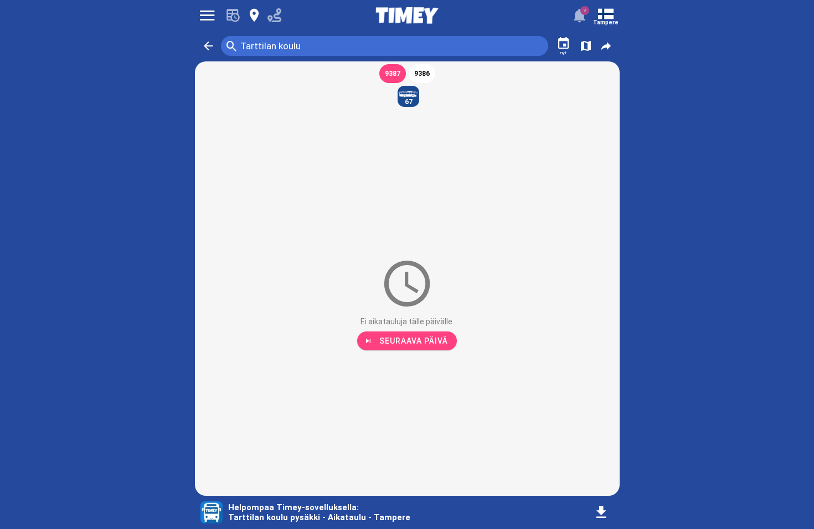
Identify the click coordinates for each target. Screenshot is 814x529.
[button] (208, 46)
